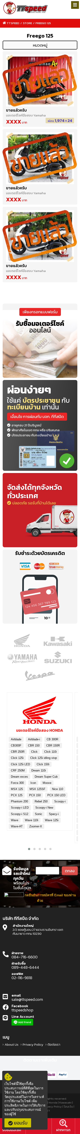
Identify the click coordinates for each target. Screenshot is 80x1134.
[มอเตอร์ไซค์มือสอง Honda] (40, 711)
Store (27, 23)
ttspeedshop (22, 1010)
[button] (29, 849)
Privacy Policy (33, 1045)
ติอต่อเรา (54, 1045)
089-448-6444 (25, 967)
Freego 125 (43, 23)
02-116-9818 (22, 978)
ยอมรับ (21, 1122)
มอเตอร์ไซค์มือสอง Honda (39, 730)
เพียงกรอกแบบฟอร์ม (40, 312)
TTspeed (13, 23)
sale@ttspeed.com (27, 999)
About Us (11, 1045)
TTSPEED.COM (25, 8)
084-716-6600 (25, 957)
